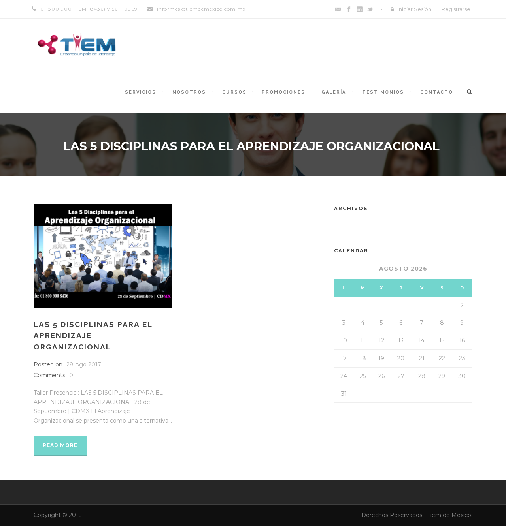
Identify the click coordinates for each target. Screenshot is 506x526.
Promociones (283, 92)
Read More (60, 445)
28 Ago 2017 (83, 364)
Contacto (436, 92)
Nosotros (189, 92)
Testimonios (383, 92)
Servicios (140, 92)
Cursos (234, 92)
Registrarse (456, 9)
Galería (333, 92)
